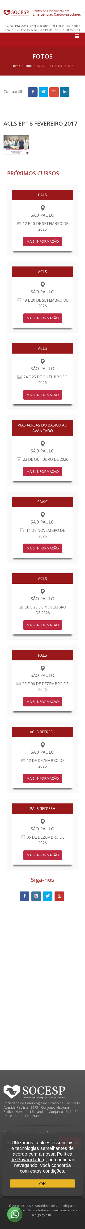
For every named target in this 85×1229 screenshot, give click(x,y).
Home (16, 66)
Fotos (28, 66)
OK (42, 1183)
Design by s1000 (42, 1215)
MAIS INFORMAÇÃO (42, 241)
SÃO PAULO (42, 215)
